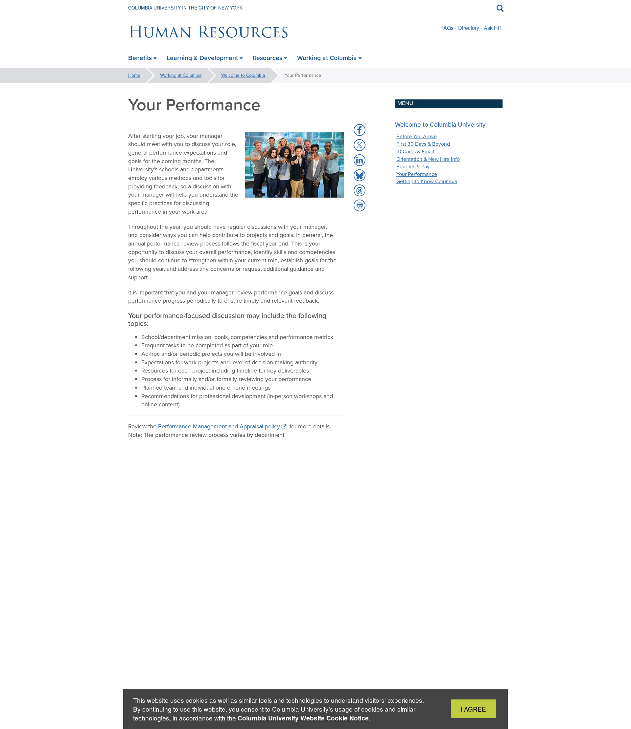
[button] (359, 130)
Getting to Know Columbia (426, 181)
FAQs (447, 28)
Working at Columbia (180, 75)
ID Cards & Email (415, 151)
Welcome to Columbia (243, 75)
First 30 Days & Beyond (423, 144)
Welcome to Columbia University (440, 124)
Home (134, 75)
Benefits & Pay (413, 166)
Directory (468, 28)
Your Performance (416, 174)
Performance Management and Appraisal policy (219, 426)
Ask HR (493, 28)
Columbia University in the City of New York (185, 7)
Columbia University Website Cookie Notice (303, 718)
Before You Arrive (416, 136)
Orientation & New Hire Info (428, 159)
